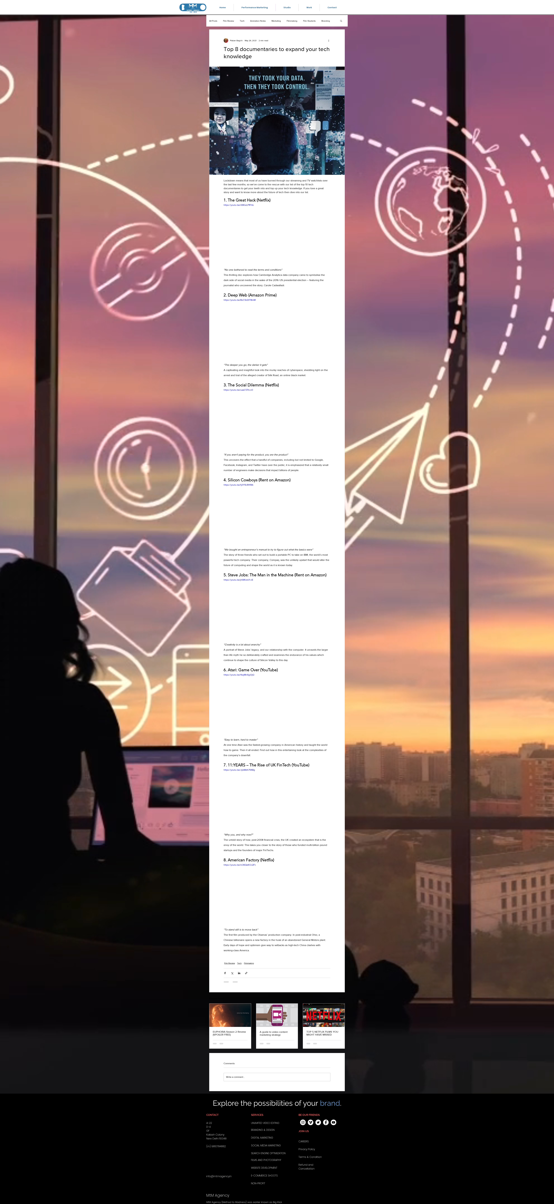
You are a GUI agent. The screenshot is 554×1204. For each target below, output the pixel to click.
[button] (316, 571)
